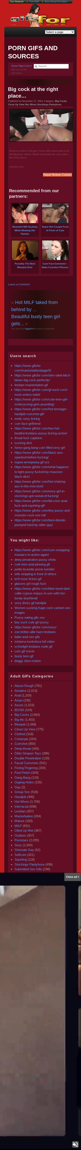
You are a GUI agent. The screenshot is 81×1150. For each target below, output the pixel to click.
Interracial (21, 806)
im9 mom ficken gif (27, 579)
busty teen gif (23, 656)
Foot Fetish (22, 772)
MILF (18, 826)
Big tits (19, 719)
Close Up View (24, 729)
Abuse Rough (24, 686)
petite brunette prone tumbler (34, 569)
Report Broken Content (57, 174)
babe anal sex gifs (27, 637)
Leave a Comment (19, 284)
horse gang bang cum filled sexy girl (39, 447)
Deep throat (22, 748)
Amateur (20, 690)
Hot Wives (21, 801)
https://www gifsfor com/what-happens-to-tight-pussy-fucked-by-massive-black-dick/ (42, 471)
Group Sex (22, 792)
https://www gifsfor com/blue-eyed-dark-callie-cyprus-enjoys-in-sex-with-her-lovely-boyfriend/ (42, 593)
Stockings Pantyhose (29, 864)
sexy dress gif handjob (30, 603)
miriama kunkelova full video (34, 641)
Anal (17, 695)
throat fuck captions (28, 438)
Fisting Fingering (26, 768)
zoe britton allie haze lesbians (35, 632)
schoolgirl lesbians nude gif (33, 646)
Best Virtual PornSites (56, 1)
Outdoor (20, 835)
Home (14, 66)
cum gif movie (24, 651)
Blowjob (19, 724)
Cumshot (20, 743)
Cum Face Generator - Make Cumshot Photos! (55, 265)
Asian (18, 700)
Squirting (20, 859)
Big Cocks (24, 66)
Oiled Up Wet (23, 830)
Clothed (19, 734)
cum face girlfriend (27, 423)
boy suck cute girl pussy (31, 622)
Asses (19, 705)
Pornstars (21, 840)
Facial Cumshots (26, 763)
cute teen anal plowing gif (32, 564)
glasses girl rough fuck (30, 583)
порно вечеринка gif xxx (31, 462)
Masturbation (23, 816)
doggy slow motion (27, 661)
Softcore (20, 855)
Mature (19, 821)
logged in (29, 328)
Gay (17, 787)
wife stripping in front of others (35, 574)
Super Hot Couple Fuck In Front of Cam (55, 228)
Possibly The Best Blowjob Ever (25, 265)
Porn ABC (34, 1)
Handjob (20, 797)
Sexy (18, 845)
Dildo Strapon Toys (27, 753)
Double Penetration (27, 758)
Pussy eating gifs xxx (29, 617)
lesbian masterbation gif (31, 385)
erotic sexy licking (27, 418)
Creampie (21, 739)
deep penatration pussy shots (35, 559)
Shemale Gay (24, 850)
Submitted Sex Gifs (28, 869)
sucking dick (23, 443)
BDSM (19, 710)
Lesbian (19, 811)
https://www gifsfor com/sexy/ (35, 627)
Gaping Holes (24, 782)
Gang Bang (22, 777)
